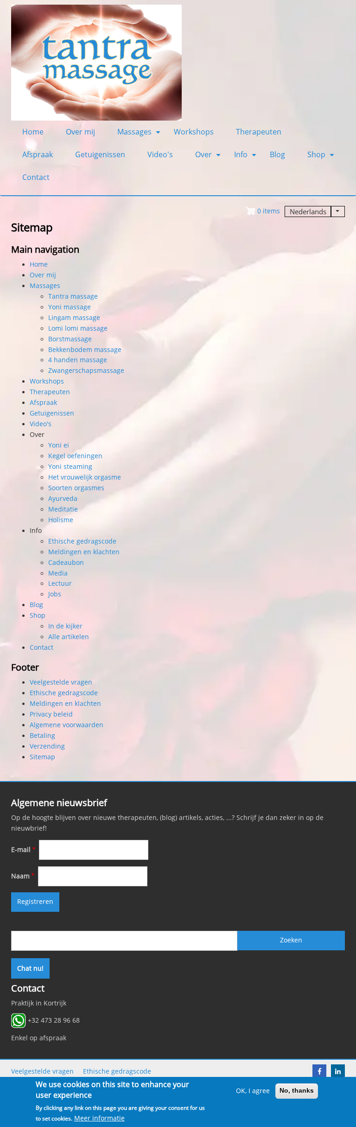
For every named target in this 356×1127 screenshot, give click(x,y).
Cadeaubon (66, 562)
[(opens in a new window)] (319, 1071)
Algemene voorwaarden (66, 725)
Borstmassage (70, 339)
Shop (322, 157)
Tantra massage (73, 296)
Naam (20, 876)
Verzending (47, 746)
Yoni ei (58, 445)
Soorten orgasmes (76, 488)
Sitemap (42, 757)
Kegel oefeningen (75, 456)
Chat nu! (30, 968)
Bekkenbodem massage (84, 350)
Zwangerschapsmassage (86, 370)
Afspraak (37, 154)
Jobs (54, 594)
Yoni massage (69, 307)
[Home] (96, 62)
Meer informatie (99, 1118)
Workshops (194, 132)
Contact (36, 177)
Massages (140, 135)
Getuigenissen (100, 154)
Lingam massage (74, 318)
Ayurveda (62, 498)
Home (33, 132)
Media (58, 573)
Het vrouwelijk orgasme (84, 477)
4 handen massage (77, 360)
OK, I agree (253, 1091)
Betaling (42, 735)
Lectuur (60, 583)
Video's (160, 154)
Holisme (60, 520)
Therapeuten (258, 132)
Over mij (80, 132)
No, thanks (297, 1090)
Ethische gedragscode (82, 541)
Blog (277, 154)
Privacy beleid (51, 714)
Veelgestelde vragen (61, 682)
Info (246, 157)
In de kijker (65, 626)
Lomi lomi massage (78, 328)
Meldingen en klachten (84, 552)
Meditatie (63, 509)
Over (209, 157)
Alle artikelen (68, 637)
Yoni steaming (70, 466)
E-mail (21, 849)
